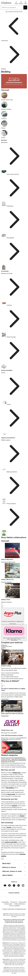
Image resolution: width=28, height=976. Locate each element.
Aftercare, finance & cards (12, 871)
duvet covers (11, 794)
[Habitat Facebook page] (9, 885)
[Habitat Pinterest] (18, 885)
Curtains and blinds (6, 646)
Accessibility (5, 902)
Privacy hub (13, 902)
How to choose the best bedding (10, 673)
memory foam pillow (11, 842)
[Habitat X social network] (14, 885)
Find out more (5, 699)
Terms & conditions (14, 906)
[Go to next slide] (1, 607)
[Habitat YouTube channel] (5, 885)
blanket (22, 816)
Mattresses (4, 645)
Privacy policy (22, 902)
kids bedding (10, 788)
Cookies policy (8, 904)
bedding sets (16, 773)
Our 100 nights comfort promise (9, 677)
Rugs (2, 649)
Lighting (3, 648)
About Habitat (7, 875)
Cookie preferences (19, 904)
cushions (14, 805)
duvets (9, 827)
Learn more (4, 740)
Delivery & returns (9, 867)
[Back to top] (2, 859)
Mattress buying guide (7, 675)
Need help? (6, 863)
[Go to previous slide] (1, 604)
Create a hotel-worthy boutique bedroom (12, 678)
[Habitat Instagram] (23, 885)
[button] (25, 7)
